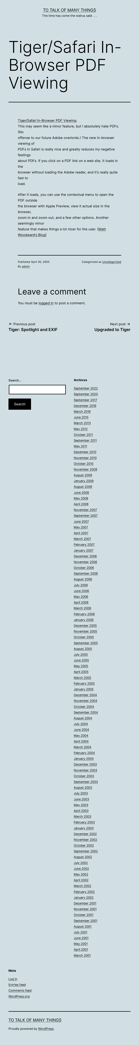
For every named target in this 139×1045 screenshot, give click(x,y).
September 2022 (86, 388)
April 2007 (81, 533)
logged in (46, 303)
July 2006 (81, 585)
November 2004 (85, 700)
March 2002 (82, 886)
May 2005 (81, 666)
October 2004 (84, 706)
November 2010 (85, 458)
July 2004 (81, 724)
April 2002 (81, 880)
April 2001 (81, 949)
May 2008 (81, 498)
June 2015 (81, 417)
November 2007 (85, 510)
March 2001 (82, 955)
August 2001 (83, 926)
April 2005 (81, 672)
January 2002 (84, 897)
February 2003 (84, 822)
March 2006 (82, 608)
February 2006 (84, 614)
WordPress (46, 1028)
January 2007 (83, 550)
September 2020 (86, 394)
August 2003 (83, 787)
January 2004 (84, 758)
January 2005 (84, 689)
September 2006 (86, 573)
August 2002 (83, 857)
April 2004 (81, 741)
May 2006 (81, 596)
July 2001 (80, 932)
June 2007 (81, 521)
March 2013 (82, 423)
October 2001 (83, 915)
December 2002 (85, 834)
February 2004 (84, 753)
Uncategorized (111, 261)
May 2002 (81, 874)
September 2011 (85, 440)
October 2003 (84, 776)
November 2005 (85, 631)
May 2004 (81, 735)
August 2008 (83, 486)
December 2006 (85, 556)
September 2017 (85, 400)
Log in (12, 979)
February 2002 (84, 892)
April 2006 (81, 602)
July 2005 (81, 654)
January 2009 (84, 481)
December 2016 (85, 406)
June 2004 (81, 729)
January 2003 (84, 828)
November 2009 (85, 469)
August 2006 (83, 579)
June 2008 (81, 492)
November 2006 (85, 562)
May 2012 (81, 429)
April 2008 (81, 504)
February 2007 (84, 544)
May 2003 (81, 805)
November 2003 (85, 770)
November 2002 (85, 839)
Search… (14, 380)
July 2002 (81, 863)
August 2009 (83, 475)
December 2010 (85, 452)
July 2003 (81, 793)
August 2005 (83, 649)
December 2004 (85, 695)
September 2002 (86, 851)
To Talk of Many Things (69, 10)
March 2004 (82, 747)
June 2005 (81, 660)
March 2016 (82, 411)
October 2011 (83, 434)
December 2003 (85, 764)
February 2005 (84, 683)
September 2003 (86, 782)
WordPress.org (19, 996)
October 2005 (84, 637)
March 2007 (82, 539)
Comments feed (20, 990)
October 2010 (83, 463)
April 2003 (81, 810)
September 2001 (85, 920)
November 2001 (85, 909)
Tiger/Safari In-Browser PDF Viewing (47, 120)
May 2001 (81, 943)
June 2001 (81, 938)
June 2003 (81, 799)
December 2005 (85, 625)
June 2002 (81, 868)
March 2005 (82, 677)
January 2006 (84, 620)
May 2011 (80, 446)
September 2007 (86, 515)
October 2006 (84, 567)
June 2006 (81, 591)
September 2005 (86, 643)
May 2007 (81, 527)
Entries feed (17, 984)
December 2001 (85, 903)
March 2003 (82, 816)
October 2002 (84, 845)
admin (26, 266)
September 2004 (86, 712)
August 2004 (83, 718)
